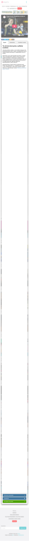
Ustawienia (12, 42)
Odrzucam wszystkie (8, 495)
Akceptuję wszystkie (8, 501)
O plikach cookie (22, 42)
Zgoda (4, 42)
